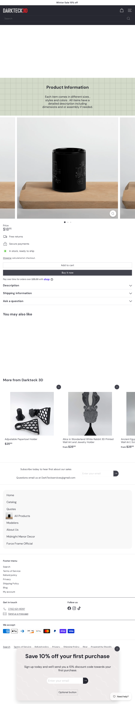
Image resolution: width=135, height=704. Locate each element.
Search (6, 566)
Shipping (7, 258)
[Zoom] (113, 213)
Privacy (7, 579)
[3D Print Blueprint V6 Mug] (25, 345)
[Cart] (122, 10)
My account (9, 591)
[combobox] (67, 18)
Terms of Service (11, 571)
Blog (5, 587)
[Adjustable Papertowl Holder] (32, 417)
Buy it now (67, 272)
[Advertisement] (67, 51)
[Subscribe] (85, 681)
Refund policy (10, 575)
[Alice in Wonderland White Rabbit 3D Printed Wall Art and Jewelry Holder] (90, 418)
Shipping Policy (11, 583)
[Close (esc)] (117, 649)
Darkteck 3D (32, 380)
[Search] (128, 18)
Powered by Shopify (101, 646)
